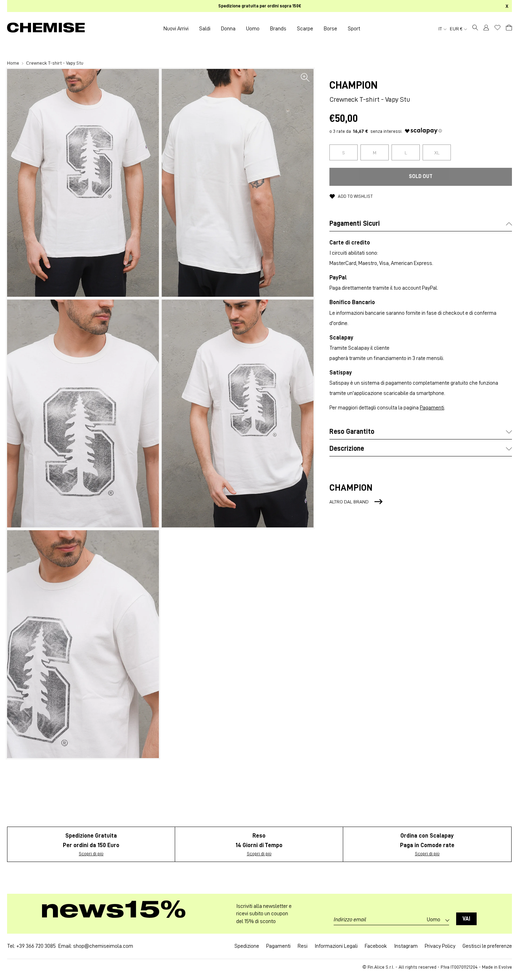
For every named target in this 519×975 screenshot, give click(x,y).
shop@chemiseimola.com (103, 946)
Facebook (376, 946)
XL (437, 152)
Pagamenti (432, 407)
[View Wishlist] (497, 27)
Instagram (406, 946)
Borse (330, 28)
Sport (354, 28)
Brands (278, 28)
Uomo (253, 28)
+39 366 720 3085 (36, 946)
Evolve (505, 966)
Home (13, 62)
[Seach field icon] (475, 28)
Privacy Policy (440, 946)
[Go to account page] (486, 28)
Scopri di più (91, 853)
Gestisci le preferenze (487, 946)
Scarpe (305, 28)
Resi (303, 946)
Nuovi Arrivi (176, 28)
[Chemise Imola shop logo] (46, 29)
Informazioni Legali (336, 946)
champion (353, 85)
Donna (228, 28)
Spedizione (246, 946)
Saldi (204, 28)
